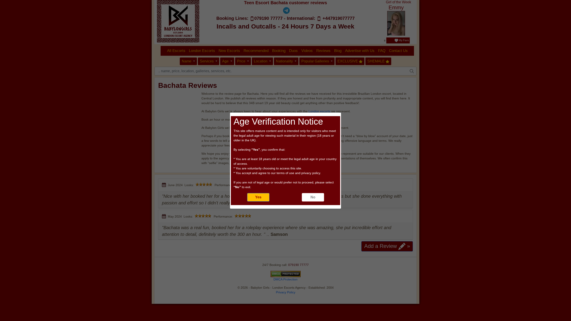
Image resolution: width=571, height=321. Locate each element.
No (312, 197)
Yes (258, 197)
